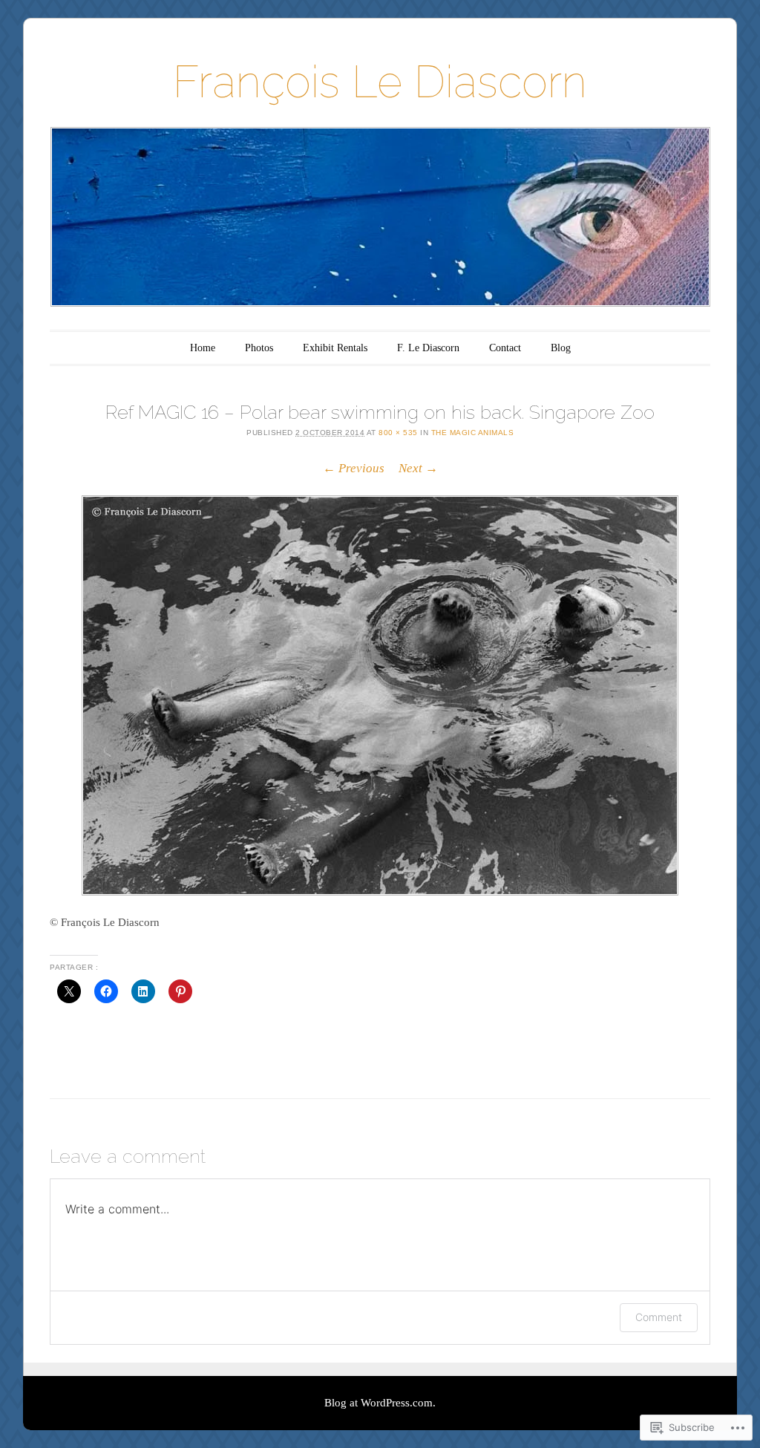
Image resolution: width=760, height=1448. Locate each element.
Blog (561, 347)
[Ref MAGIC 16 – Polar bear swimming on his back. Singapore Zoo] (380, 695)
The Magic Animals (472, 432)
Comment (658, 1317)
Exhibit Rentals (335, 347)
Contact (505, 347)
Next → (418, 468)
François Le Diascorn (380, 82)
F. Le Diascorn (428, 347)
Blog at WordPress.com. (380, 1403)
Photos (259, 347)
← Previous (353, 468)
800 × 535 (398, 432)
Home (202, 347)
